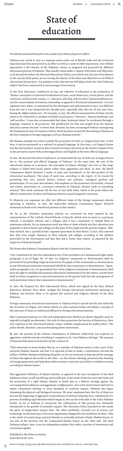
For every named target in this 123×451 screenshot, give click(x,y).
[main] (61, 27)
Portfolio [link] (77, 4)
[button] (119, 4)
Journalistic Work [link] (100, 4)
